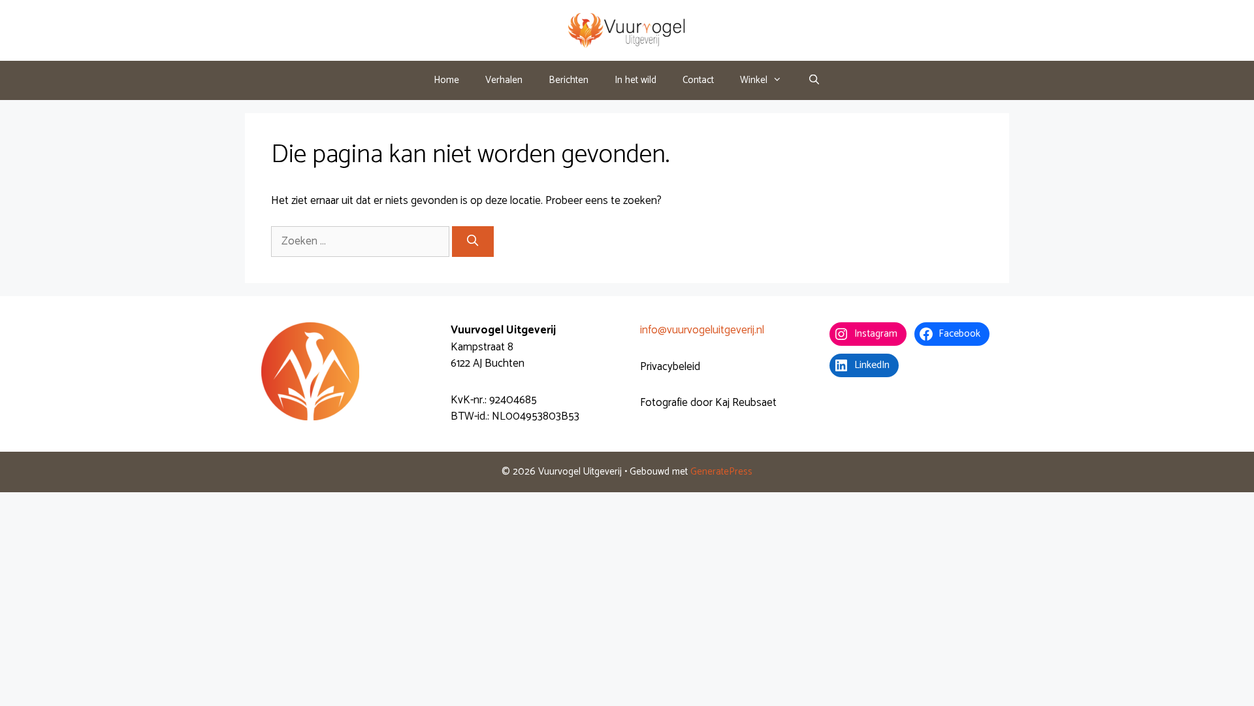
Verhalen (503, 80)
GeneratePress (721, 471)
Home (446, 80)
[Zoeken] (473, 242)
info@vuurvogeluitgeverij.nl (702, 330)
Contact (698, 80)
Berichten (568, 80)
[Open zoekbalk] (814, 80)
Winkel (753, 80)
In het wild (635, 80)
